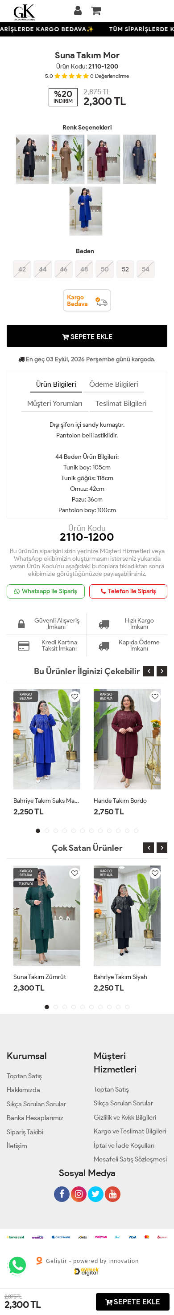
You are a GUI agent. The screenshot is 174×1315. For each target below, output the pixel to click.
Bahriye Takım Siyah (120, 977)
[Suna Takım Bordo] (103, 159)
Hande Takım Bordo (120, 801)
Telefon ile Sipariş (132, 591)
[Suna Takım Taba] (68, 159)
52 (125, 269)
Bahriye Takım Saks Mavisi (46, 801)
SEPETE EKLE (90, 336)
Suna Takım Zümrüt (39, 977)
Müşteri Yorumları (55, 403)
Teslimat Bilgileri (121, 403)
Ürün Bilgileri (56, 384)
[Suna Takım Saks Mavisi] (86, 211)
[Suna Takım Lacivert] (139, 159)
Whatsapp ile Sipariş (49, 591)
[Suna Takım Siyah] (32, 159)
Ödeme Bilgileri (113, 384)
